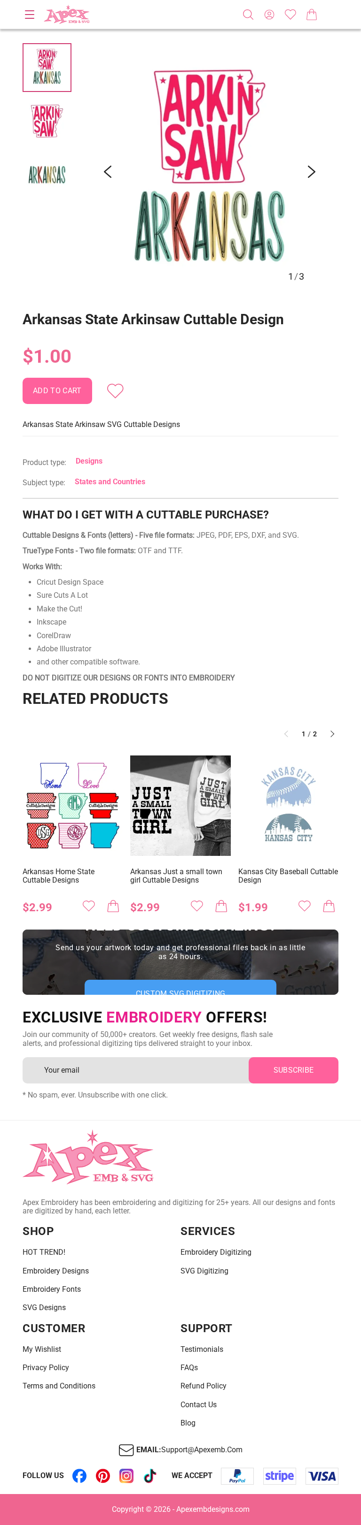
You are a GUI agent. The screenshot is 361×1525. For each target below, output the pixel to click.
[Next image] (311, 171)
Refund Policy (203, 1386)
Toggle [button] (30, 15)
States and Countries (110, 481)
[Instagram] (126, 1476)
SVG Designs (44, 1308)
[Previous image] (107, 171)
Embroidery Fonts (52, 1289)
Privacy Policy (46, 1368)
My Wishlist (42, 1349)
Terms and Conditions (59, 1386)
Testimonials (201, 1349)
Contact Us (198, 1405)
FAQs (189, 1368)
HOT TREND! (44, 1252)
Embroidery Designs (56, 1271)
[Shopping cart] (312, 15)
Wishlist (290, 15)
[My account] (269, 15)
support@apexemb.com (202, 1450)
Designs (89, 461)
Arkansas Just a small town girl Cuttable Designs (176, 876)
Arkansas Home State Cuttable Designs (58, 876)
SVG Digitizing (204, 1271)
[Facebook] (79, 1476)
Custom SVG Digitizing (181, 993)
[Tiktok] (150, 1476)
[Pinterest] (103, 1476)
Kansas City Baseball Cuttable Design (288, 876)
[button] (209, 171)
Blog (188, 1423)
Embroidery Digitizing (215, 1252)
